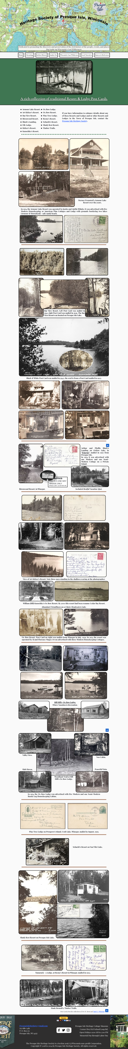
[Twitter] (63, 1030)
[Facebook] (59, 1030)
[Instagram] (68, 1030)
